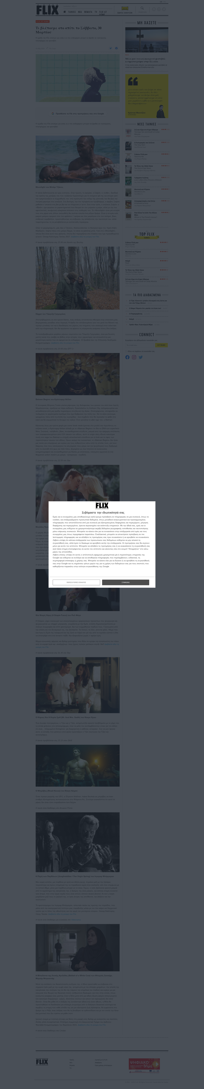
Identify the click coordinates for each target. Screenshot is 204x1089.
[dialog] (102, 544)
